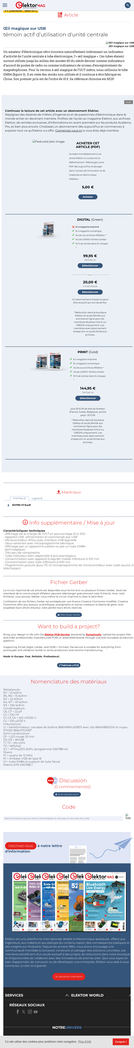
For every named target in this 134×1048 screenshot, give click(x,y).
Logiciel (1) (37, 498)
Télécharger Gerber (70, 614)
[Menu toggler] (5, 5)
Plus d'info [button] (84, 1041)
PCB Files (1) (19, 498)
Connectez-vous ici (68, 130)
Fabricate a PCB (70, 665)
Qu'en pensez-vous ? (68, 794)
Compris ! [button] (121, 1041)
